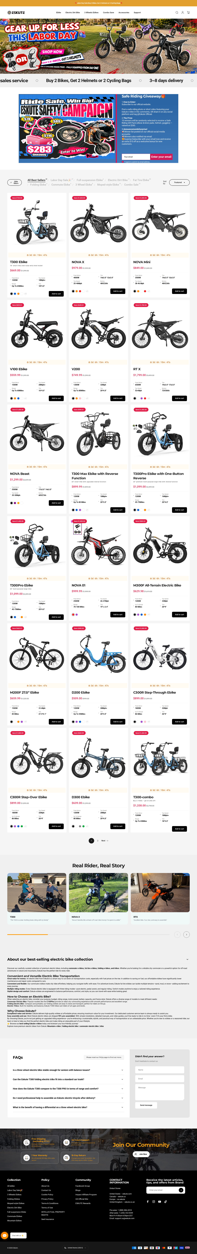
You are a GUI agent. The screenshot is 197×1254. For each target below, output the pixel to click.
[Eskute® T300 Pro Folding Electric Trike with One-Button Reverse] (160, 434)
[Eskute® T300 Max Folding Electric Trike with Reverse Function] (98, 434)
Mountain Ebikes (14, 1220)
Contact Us (46, 1190)
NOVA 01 (78, 585)
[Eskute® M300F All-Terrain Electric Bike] (160, 545)
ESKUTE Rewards (83, 1203)
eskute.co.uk (130, 1202)
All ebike (11, 1186)
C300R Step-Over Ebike (28, 797)
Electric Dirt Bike (14, 1208)
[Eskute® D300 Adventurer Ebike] (98, 757)
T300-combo (143, 797)
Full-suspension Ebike (16, 1212)
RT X (136, 369)
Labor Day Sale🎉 (15, 1190)
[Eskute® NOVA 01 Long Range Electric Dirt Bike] (98, 545)
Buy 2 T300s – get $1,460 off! (144, 801)
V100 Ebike (18, 369)
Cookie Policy (47, 1194)
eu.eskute (121, 1199)
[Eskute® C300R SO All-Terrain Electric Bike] (37, 757)
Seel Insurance (47, 1219)
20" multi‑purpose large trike (20, 589)
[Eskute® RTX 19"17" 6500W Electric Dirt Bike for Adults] (160, 329)
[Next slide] (186, 934)
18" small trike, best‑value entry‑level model (26, 265)
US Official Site (81, 1199)
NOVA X (78, 262)
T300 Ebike (18, 262)
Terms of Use (47, 1208)
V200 (76, 369)
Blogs (77, 1190)
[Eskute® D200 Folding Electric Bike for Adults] (98, 652)
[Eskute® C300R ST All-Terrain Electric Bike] (160, 652)
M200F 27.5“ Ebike (24, 692)
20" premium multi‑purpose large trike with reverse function (155, 482)
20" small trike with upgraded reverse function (89, 482)
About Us (45, 1186)
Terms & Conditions (49, 1203)
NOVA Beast (19, 474)
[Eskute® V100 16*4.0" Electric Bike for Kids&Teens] (37, 329)
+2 (149, 398)
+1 (87, 291)
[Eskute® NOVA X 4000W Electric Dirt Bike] (98, 222)
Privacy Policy (47, 1199)
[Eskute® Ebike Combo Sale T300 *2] (160, 757)
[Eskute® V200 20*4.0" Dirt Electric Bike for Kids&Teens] (98, 329)
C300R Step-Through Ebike (154, 692)
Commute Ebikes (14, 1216)
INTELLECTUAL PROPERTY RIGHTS (53, 1213)
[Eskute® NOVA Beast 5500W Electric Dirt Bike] (37, 434)
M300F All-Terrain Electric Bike (157, 585)
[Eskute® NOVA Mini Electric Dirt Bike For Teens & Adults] (160, 222)
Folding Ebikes (13, 1199)
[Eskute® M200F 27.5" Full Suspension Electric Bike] (37, 652)
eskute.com (127, 1194)
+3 (25, 294)
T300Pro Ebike (21, 585)
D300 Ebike (81, 797)
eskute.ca (122, 1196)
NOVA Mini (141, 262)
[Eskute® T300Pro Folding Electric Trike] (37, 545)
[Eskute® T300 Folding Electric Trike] (37, 222)
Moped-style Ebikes (15, 1203)
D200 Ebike (81, 692)
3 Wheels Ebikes (14, 1194)
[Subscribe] (181, 1190)
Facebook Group (82, 1186)
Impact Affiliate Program (86, 1194)
